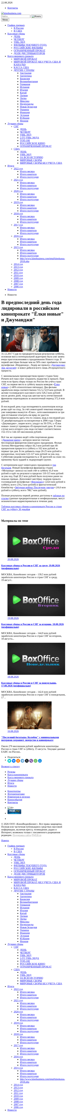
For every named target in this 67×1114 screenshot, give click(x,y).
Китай (23, 92)
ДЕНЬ (17, 36)
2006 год (18, 286)
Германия (25, 84)
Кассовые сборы (16, 33)
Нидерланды (27, 104)
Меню (5, 20)
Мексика (24, 101)
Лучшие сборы (15, 123)
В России (19, 28)
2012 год (18, 269)
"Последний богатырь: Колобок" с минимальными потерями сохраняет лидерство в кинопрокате (30, 738)
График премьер (16, 25)
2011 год (18, 272)
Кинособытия (14, 799)
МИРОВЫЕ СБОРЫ (31, 160)
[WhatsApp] (35, 761)
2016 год (18, 236)
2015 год (18, 247)
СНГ (16, 126)
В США (18, 31)
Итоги (10, 165)
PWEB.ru (36, 835)
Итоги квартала (28, 174)
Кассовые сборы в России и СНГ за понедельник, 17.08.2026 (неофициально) (29, 684)
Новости (12, 289)
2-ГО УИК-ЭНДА (29, 137)
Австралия (25, 73)
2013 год (18, 267)
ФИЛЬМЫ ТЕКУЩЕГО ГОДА (30, 45)
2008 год (18, 281)
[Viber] (31, 761)
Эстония (24, 115)
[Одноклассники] (18, 761)
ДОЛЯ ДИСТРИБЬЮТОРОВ (29, 53)
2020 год (18, 191)
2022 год (18, 168)
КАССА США (21, 67)
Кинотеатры (14, 791)
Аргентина (26, 75)
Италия (24, 90)
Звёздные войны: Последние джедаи (34, 487)
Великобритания (29, 81)
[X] (27, 761)
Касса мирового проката (20, 56)
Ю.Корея (24, 118)
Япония (24, 120)
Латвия (24, 95)
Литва (23, 98)
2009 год (18, 278)
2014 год (18, 264)
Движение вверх (11, 440)
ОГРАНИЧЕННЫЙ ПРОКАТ (29, 50)
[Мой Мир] (40, 761)
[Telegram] (22, 761)
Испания (24, 87)
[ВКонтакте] (14, 761)
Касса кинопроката (17, 774)
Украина (24, 109)
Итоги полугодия (29, 177)
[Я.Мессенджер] (9, 761)
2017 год (18, 224)
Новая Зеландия (28, 106)
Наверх (5, 840)
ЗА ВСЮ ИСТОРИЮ (31, 157)
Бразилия (25, 78)
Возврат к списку (10, 766)
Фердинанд (37, 481)
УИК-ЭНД (19, 42)
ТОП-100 (25, 140)
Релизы (11, 771)
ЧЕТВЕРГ (19, 39)
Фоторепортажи (16, 794)
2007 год (18, 283)
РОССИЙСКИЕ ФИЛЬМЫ (28, 47)
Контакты (12, 8)
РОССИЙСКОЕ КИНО (32, 143)
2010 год (18, 275)
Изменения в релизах (18, 796)
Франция (25, 112)
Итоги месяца (27, 171)
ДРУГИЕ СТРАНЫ (24, 70)
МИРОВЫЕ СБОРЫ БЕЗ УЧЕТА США (41, 163)
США (17, 149)
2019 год (18, 202)
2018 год (18, 213)
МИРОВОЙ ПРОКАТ (25, 59)
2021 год (18, 179)
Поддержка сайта (22, 835)
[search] (36, 16)
